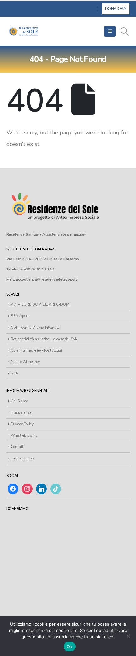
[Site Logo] (23, 31)
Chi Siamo (19, 401)
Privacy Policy (22, 423)
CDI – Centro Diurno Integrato (35, 327)
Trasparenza (21, 412)
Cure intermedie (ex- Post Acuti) (36, 350)
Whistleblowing (24, 435)
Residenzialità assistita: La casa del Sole (44, 338)
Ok (69, 646)
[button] (110, 31)
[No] (128, 636)
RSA (14, 373)
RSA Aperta (21, 315)
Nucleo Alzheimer (25, 361)
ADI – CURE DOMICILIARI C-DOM (40, 304)
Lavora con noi (23, 458)
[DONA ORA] (116, 8)
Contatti (17, 446)
